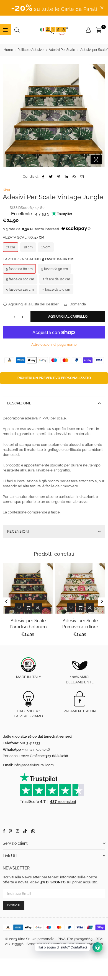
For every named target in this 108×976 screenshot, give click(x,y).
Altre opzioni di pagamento (54, 344)
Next (102, 601)
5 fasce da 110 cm (56, 279)
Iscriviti (13, 905)
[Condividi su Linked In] (67, 176)
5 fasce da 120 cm (20, 289)
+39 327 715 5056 (36, 749)
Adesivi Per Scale (62, 50)
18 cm (28, 247)
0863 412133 (30, 743)
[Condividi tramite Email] (82, 176)
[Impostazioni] (88, 30)
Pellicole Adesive (30, 50)
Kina (6, 190)
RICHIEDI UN (54, 378)
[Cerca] (17, 30)
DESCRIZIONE (19, 403)
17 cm (10, 247)
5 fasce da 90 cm (54, 269)
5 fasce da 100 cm (20, 279)
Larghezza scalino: (38, 259)
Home (8, 50)
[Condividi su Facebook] (43, 176)
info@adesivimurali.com (34, 765)
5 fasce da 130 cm (56, 289)
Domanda (77, 304)
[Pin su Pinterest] (59, 176)
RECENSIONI (18, 531)
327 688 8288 (56, 756)
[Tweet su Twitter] (51, 176)
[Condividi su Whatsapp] (74, 176)
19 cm (45, 247)
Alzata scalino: (23, 237)
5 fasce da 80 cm (19, 269)
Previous (6, 601)
